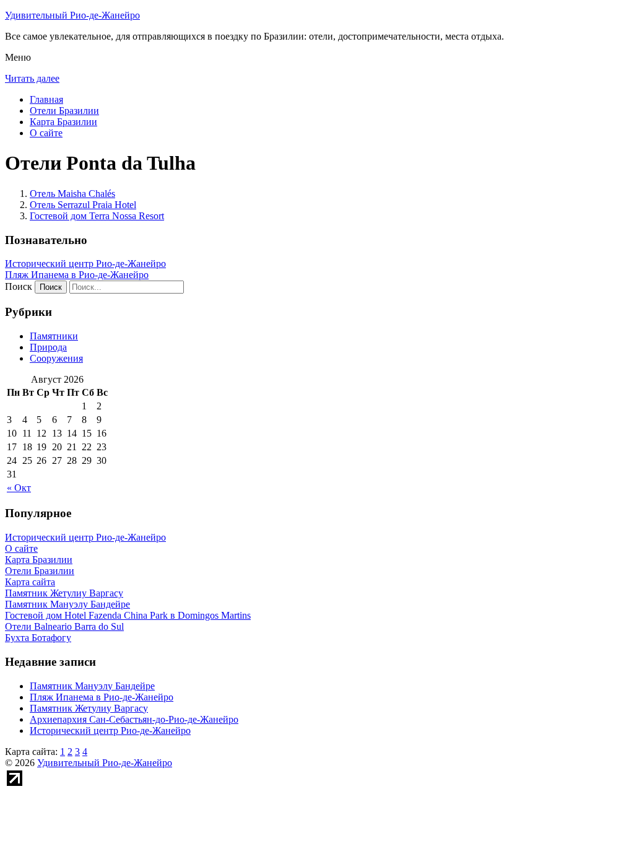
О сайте (46, 133)
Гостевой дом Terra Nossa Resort (97, 216)
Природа (48, 347)
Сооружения (56, 358)
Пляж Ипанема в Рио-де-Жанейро (77, 274)
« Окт (19, 487)
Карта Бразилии (63, 121)
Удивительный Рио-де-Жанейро (72, 15)
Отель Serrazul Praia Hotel (83, 204)
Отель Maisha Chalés (72, 193)
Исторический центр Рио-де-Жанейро (85, 263)
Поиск (18, 286)
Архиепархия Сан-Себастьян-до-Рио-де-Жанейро (134, 719)
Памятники (54, 336)
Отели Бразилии (64, 110)
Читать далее (32, 78)
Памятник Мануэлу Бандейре (92, 686)
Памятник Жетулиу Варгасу (89, 708)
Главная (46, 99)
